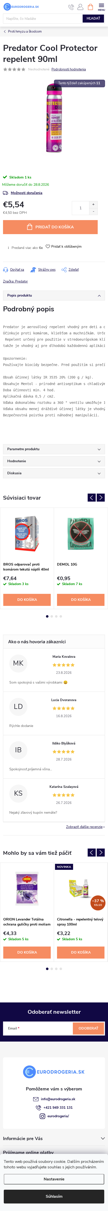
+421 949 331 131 (58, 1107)
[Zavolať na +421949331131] (71, 7)
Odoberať (88, 1028)
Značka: (15, 281)
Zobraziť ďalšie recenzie (84, 826)
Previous (92, 498)
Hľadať (93, 18)
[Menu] (101, 6)
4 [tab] (61, 616)
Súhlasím (54, 1196)
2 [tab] (51, 616)
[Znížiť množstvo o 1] (93, 211)
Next (101, 498)
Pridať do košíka (54, 227)
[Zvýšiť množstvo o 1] (93, 204)
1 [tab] (47, 616)
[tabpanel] (27, 558)
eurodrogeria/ (58, 1116)
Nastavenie (54, 1179)
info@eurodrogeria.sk (58, 1099)
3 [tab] (56, 616)
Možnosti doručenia (26, 193)
